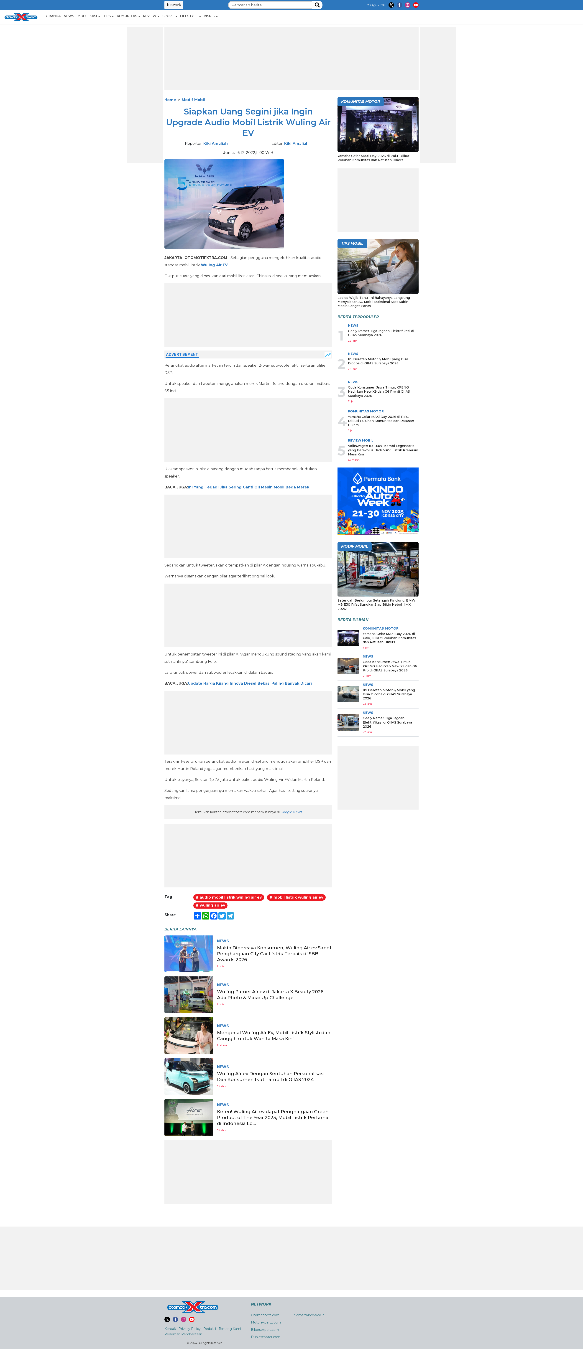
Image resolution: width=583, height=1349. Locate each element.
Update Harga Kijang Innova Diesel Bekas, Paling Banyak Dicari (250, 683)
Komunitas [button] (127, 16)
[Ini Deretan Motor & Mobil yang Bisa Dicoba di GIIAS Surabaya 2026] (348, 694)
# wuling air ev (210, 905)
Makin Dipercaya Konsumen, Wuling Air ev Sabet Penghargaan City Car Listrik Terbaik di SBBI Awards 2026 (274, 953)
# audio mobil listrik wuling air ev (229, 897)
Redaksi (209, 1329)
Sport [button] (168, 16)
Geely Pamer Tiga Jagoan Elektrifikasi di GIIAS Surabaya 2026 (381, 333)
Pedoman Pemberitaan (183, 1334)
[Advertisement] (145, 95)
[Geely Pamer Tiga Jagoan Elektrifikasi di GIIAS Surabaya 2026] (348, 722)
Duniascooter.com (265, 1337)
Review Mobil (360, 440)
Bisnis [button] (209, 16)
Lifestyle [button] (189, 16)
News (69, 16)
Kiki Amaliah (215, 143)
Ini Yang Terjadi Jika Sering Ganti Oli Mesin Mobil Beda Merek (248, 487)
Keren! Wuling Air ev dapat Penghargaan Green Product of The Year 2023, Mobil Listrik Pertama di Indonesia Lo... (273, 1117)
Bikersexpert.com (265, 1330)
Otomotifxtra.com (265, 1315)
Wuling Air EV (214, 265)
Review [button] (149, 16)
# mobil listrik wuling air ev (296, 897)
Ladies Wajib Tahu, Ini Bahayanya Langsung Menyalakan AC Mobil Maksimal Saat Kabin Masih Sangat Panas (374, 302)
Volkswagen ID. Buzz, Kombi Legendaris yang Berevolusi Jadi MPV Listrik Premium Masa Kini (383, 450)
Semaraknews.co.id (309, 1315)
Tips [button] (107, 16)
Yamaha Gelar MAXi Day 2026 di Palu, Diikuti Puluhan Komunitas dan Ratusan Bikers (374, 158)
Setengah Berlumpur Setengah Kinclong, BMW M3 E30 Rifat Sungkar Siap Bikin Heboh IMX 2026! (376, 604)
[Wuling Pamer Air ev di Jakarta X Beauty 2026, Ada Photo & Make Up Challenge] (188, 994)
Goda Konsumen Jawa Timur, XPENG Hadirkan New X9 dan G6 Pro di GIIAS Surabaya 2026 (379, 391)
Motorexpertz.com (266, 1322)
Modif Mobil (193, 100)
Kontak (170, 1329)
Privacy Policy (190, 1329)
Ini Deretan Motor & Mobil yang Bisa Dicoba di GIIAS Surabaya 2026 (378, 361)
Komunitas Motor (366, 411)
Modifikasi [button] (87, 16)
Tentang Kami (230, 1329)
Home (170, 100)
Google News (291, 812)
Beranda (52, 16)
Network (174, 5)
